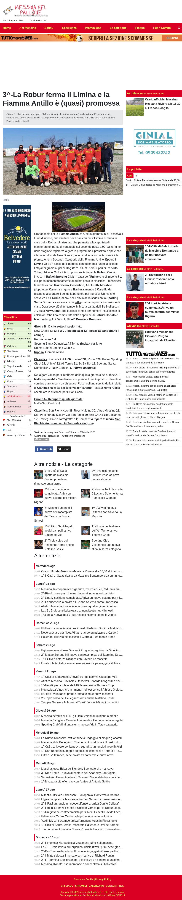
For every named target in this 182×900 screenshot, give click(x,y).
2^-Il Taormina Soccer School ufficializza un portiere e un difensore (83, 859)
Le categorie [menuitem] (118, 27)
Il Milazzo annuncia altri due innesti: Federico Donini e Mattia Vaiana (84, 628)
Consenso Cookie (83, 879)
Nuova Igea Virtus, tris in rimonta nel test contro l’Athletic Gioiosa (81, 689)
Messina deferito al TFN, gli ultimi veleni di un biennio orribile (79, 715)
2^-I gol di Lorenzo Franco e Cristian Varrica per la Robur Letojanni (83, 807)
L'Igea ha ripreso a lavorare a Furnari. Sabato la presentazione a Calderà (87, 799)
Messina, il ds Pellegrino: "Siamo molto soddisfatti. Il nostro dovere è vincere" (89, 742)
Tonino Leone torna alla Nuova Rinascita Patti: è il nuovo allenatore (83, 829)
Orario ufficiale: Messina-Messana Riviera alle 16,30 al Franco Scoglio (85, 571)
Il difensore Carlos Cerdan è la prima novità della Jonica (76, 816)
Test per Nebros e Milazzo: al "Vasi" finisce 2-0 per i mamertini (80, 702)
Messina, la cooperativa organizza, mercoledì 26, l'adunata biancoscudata (87, 589)
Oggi (129, 175)
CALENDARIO (96, 886)
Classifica (10, 317)
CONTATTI (111, 886)
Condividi (45, 449)
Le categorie (50, 432)
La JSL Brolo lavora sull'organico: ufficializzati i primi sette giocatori (83, 847)
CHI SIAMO (67, 886)
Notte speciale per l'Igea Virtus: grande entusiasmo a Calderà (79, 632)
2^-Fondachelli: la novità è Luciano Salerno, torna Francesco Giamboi (107, 493)
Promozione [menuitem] (93, 27)
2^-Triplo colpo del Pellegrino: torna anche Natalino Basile (59, 545)
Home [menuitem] (7, 27)
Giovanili (133, 325)
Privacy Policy (103, 879)
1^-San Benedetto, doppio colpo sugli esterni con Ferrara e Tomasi (83, 750)
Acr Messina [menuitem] (27, 27)
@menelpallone (77, 436)
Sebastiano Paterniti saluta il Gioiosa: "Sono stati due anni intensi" (83, 777)
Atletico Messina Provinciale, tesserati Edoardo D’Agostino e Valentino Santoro (91, 681)
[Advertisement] (154, 212)
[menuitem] (179, 28)
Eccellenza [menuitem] (69, 27)
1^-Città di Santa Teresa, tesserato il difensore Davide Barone (80, 824)
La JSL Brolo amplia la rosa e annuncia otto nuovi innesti (77, 610)
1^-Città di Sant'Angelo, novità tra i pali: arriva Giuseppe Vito (59, 530)
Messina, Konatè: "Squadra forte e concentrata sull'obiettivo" (79, 864)
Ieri (136, 175)
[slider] (71, 229)
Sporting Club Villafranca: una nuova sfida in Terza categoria (106, 545)
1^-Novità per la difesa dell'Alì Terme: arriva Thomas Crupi (106, 530)
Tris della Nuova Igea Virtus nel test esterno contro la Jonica (79, 614)
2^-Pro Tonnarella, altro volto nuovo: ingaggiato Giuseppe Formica (83, 851)
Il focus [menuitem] (140, 27)
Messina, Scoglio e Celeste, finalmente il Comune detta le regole (82, 720)
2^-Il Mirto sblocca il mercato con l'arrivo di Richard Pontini (77, 855)
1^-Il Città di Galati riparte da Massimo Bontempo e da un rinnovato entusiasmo (91, 575)
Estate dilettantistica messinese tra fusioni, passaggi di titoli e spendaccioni (88, 663)
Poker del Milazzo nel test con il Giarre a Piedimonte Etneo (78, 636)
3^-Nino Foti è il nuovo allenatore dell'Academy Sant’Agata (78, 772)
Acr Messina (135, 93)
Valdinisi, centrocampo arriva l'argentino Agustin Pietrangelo (79, 820)
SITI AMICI (81, 886)
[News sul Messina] (25, 11)
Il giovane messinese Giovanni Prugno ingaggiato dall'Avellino (80, 650)
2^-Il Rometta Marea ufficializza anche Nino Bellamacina (77, 842)
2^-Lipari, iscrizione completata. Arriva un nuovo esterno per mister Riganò (88, 597)
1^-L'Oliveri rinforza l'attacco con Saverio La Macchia (107, 512)
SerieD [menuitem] (48, 27)
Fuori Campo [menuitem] (162, 27)
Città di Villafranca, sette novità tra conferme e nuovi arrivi (77, 755)
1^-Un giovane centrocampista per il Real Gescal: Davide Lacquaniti (84, 812)
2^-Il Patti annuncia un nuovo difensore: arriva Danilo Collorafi (80, 803)
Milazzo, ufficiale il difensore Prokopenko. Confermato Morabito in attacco (87, 795)
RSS (121, 886)
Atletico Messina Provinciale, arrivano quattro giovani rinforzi (79, 606)
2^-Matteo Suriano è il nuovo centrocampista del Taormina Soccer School (87, 654)
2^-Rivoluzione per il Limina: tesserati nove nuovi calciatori (105, 475)
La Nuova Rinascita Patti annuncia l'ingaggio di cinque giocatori (81, 738)
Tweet (65, 449)
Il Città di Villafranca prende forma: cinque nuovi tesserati (77, 693)
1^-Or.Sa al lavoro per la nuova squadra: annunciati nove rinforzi (81, 746)
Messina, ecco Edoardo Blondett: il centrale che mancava (77, 768)
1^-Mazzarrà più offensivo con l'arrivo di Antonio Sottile (75, 781)
